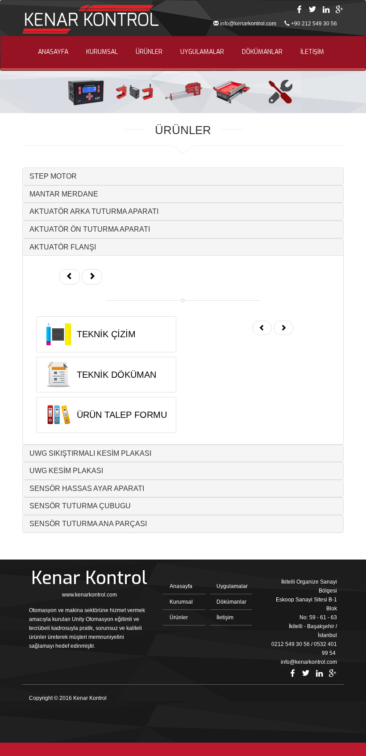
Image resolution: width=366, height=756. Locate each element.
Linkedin (325, 9)
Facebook (299, 9)
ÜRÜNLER (149, 52)
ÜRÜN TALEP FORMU (122, 415)
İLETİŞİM (312, 52)
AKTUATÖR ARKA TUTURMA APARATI (93, 211)
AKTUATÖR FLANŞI (62, 247)
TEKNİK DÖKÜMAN (116, 375)
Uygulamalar (232, 586)
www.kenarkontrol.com (89, 595)
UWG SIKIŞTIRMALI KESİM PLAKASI (90, 453)
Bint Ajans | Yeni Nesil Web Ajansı (322, 700)
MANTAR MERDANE (63, 194)
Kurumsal (181, 602)
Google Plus (339, 9)
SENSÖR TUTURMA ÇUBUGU (80, 506)
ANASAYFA (53, 52)
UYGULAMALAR (202, 52)
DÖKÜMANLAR (262, 52)
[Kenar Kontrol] (90, 20)
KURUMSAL (102, 52)
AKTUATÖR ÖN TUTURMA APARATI (89, 229)
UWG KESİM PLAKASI (66, 470)
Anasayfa (181, 586)
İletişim (224, 617)
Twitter (312, 9)
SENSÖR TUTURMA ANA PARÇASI (88, 523)
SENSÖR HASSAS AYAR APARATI (86, 488)
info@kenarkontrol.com (248, 23)
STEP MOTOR (53, 176)
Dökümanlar (231, 602)
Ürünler (179, 617)
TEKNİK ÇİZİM (106, 334)
